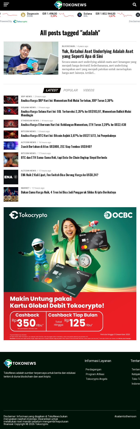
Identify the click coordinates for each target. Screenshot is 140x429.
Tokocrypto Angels (96, 379)
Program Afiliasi (95, 374)
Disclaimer (134, 21)
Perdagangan (93, 369)
